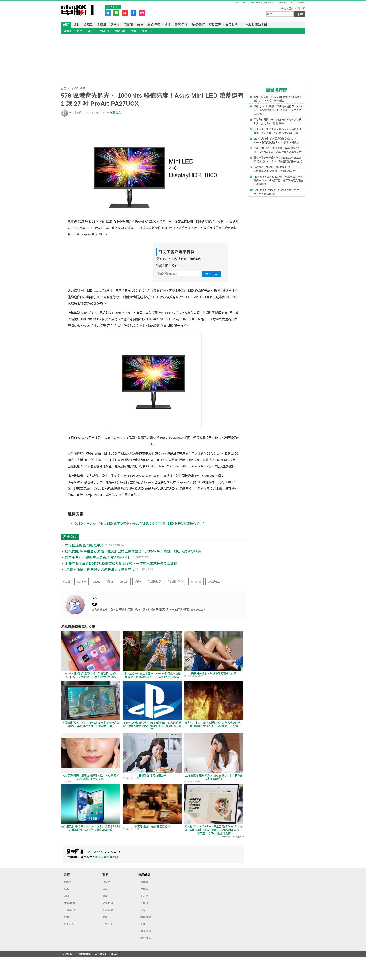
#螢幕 (138, 581)
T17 (293, 3)
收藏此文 (115, 112)
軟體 (133, 31)
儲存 (140, 24)
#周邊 (66, 581)
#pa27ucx (214, 581)
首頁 (63, 88)
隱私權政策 (84, 954)
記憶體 (128, 24)
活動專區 (215, 24)
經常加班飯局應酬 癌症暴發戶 (152, 826)
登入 (283, 8)
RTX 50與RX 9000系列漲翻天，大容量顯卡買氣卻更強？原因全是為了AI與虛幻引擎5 (277, 131)
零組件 (67, 31)
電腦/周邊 (181, 24)
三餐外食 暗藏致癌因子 (152, 775)
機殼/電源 (153, 24)
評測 (76, 24)
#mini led (195, 581)
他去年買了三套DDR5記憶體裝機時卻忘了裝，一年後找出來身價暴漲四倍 (121, 563)
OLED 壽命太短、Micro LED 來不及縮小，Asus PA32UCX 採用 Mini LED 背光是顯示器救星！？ (139, 523)
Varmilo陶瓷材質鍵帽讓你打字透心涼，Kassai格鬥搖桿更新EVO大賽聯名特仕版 (276, 140)
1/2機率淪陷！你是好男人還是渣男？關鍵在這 (100, 569)
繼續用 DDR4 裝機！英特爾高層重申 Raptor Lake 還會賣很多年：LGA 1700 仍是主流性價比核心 (278, 110)
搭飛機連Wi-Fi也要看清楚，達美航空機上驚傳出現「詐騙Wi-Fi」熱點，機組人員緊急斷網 (133, 551)
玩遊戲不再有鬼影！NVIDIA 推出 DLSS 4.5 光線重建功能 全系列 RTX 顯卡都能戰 (277, 169)
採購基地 (255, 3)
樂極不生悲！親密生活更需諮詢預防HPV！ (97, 557)
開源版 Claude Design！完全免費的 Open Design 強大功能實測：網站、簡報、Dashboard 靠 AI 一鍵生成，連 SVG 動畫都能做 (213, 830)
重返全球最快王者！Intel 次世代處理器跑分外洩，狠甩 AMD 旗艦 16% (277, 121)
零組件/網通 (78, 88)
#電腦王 (81, 581)
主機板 (101, 24)
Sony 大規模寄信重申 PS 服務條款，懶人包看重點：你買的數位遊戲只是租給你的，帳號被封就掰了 (152, 726)
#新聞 (110, 581)
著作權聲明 (101, 954)
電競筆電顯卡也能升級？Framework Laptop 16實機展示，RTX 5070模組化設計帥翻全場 (278, 159)
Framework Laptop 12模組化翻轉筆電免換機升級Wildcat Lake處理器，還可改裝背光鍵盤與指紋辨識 (278, 180)
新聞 (66, 24)
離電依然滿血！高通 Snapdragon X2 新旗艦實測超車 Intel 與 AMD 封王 (278, 98)
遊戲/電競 (198, 24)
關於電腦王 (68, 954)
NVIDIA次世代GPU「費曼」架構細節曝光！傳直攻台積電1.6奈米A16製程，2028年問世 (278, 150)
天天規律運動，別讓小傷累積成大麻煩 (214, 673)
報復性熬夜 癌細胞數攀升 (84, 545)
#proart (124, 581)
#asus (96, 581)
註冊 (291, 8)
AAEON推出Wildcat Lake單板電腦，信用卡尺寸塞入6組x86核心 (278, 191)
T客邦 (236, 3)
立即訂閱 (211, 274)
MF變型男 (283, 3)
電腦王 (79, 10)
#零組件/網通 (176, 581)
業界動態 (232, 24)
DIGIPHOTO (269, 3)
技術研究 (147, 31)
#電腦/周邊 (155, 581)
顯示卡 (115, 24)
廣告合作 (116, 954)
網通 (168, 24)
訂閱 (302, 8)
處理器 (88, 24)
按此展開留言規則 (106, 857)
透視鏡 (301, 3)
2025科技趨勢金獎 (254, 24)
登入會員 (99, 852)
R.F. (71, 112)
